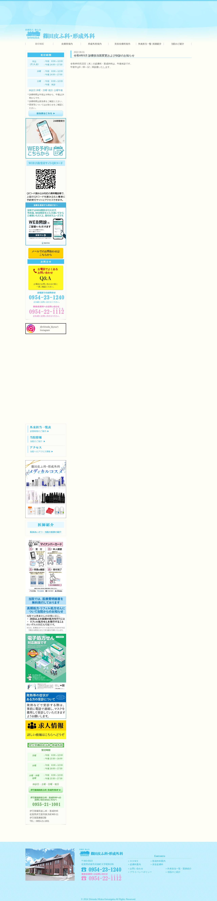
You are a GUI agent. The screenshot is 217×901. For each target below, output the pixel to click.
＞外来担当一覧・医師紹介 (178, 868)
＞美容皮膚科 (156, 864)
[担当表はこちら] (45, 117)
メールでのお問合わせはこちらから (46, 253)
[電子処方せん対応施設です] (45, 690)
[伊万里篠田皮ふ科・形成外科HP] (45, 792)
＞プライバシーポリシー (140, 872)
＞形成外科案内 (157, 861)
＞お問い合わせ (135, 868)
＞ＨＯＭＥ (133, 861)
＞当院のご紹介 (173, 872)
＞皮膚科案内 (134, 864)
